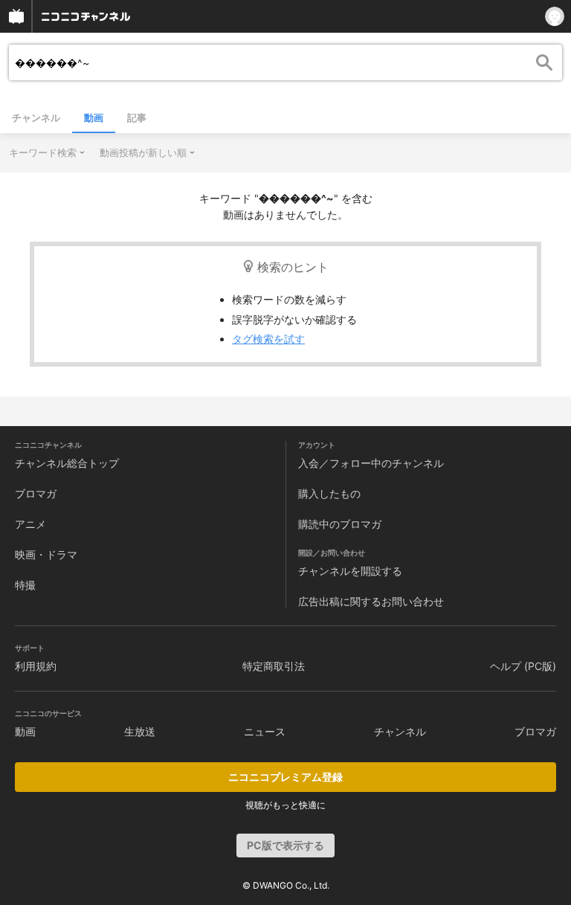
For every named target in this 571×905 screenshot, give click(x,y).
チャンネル (36, 117)
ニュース (265, 731)
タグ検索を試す (268, 338)
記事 (136, 117)
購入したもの (329, 493)
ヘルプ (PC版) (523, 666)
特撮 (25, 585)
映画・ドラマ (46, 554)
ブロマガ (36, 493)
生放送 (139, 731)
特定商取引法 (273, 666)
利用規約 (36, 666)
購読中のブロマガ (339, 524)
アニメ (30, 524)
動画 (93, 117)
